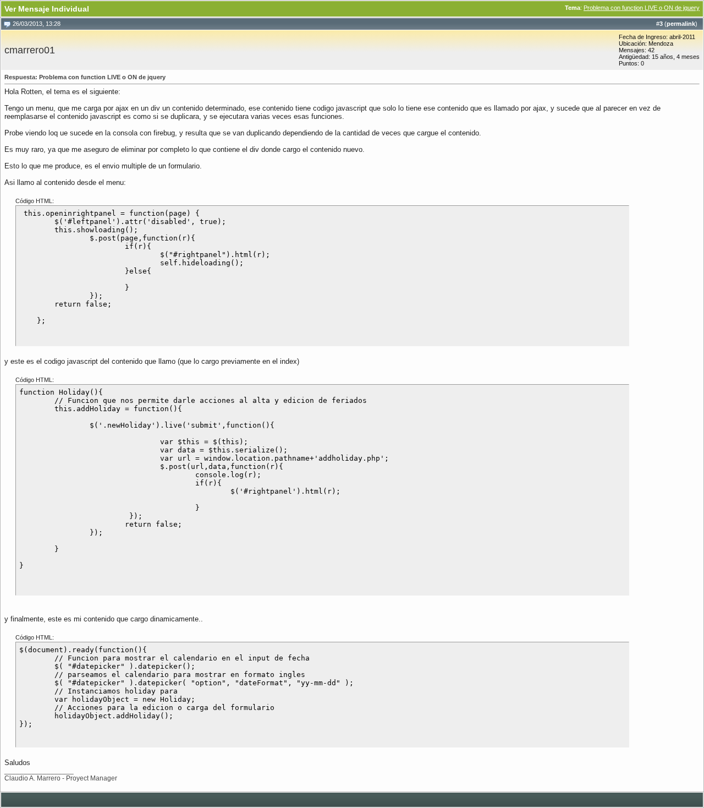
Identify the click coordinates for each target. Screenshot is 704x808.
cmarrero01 (29, 50)
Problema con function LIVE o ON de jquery (642, 7)
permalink (681, 23)
